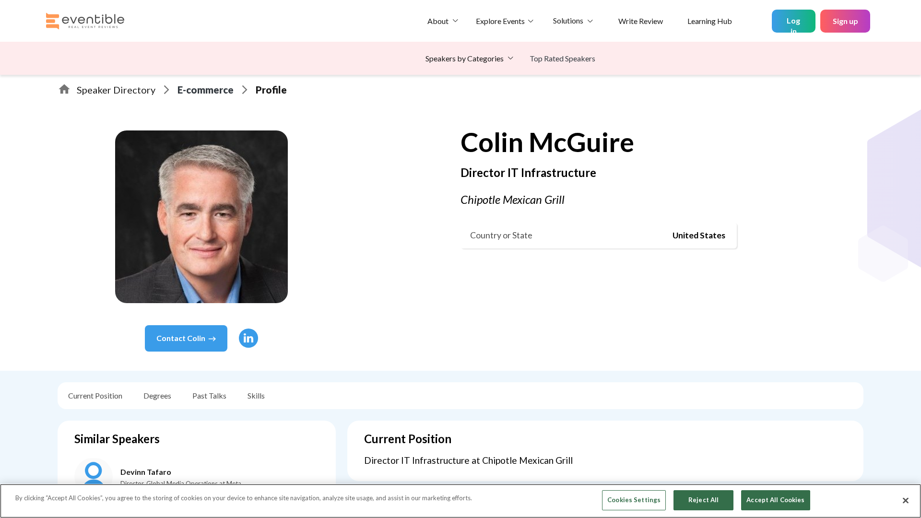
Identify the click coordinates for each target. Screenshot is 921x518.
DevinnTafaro (145, 471)
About (438, 20)
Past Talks (209, 395)
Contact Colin (180, 337)
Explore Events (500, 20)
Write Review (640, 20)
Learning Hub (709, 20)
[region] (460, 501)
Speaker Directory (116, 89)
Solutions (568, 20)
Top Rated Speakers (562, 58)
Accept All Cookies (775, 500)
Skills (256, 395)
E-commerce (205, 89)
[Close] (905, 500)
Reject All (703, 500)
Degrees (157, 395)
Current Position (95, 395)
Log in (793, 24)
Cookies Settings (634, 500)
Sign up (845, 20)
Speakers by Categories (464, 58)
